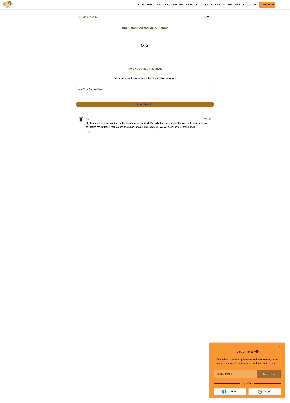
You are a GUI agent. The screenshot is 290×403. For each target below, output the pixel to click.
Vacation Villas (215, 4)
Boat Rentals (236, 4)
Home (141, 4)
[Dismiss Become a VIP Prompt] (280, 347)
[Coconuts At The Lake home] (16, 4)
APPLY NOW (267, 4)
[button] (194, 5)
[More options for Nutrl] (207, 17)
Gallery (178, 4)
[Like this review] (89, 132)
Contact (252, 4)
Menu (150, 4)
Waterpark (163, 4)
